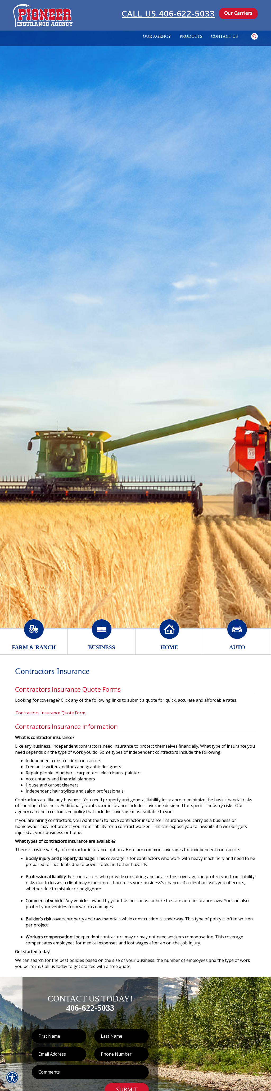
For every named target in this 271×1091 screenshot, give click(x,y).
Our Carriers (238, 13)
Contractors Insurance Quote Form (50, 713)
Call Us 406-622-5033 (168, 13)
